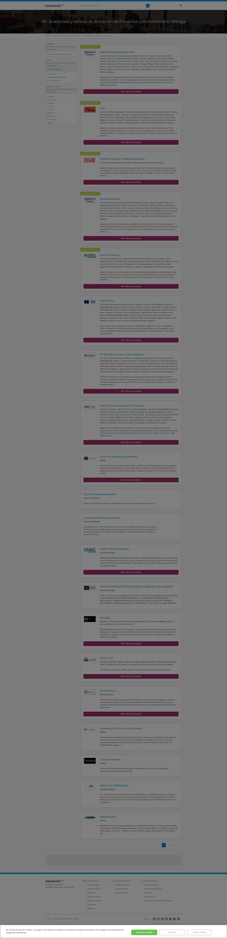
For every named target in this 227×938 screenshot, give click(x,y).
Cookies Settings (199, 932)
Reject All (172, 932)
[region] (113, 931)
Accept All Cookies (144, 932)
